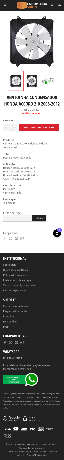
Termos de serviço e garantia (19, 285)
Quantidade (9, 120)
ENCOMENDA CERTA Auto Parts (26, 444)
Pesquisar (8, 316)
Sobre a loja (9, 264)
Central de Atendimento (16, 306)
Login (6, 326)
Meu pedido (10, 321)
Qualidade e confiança (15, 270)
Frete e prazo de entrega (17, 280)
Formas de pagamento (15, 290)
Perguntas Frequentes (15, 311)
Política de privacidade (16, 275)
